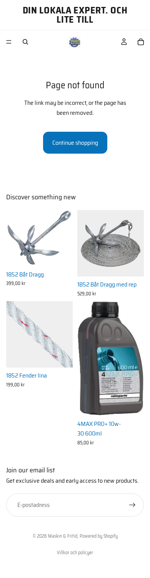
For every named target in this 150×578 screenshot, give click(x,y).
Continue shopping (75, 142)
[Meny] (9, 42)
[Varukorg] (140, 41)
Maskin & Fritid (62, 536)
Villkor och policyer (75, 552)
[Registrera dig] (132, 505)
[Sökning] (25, 41)
